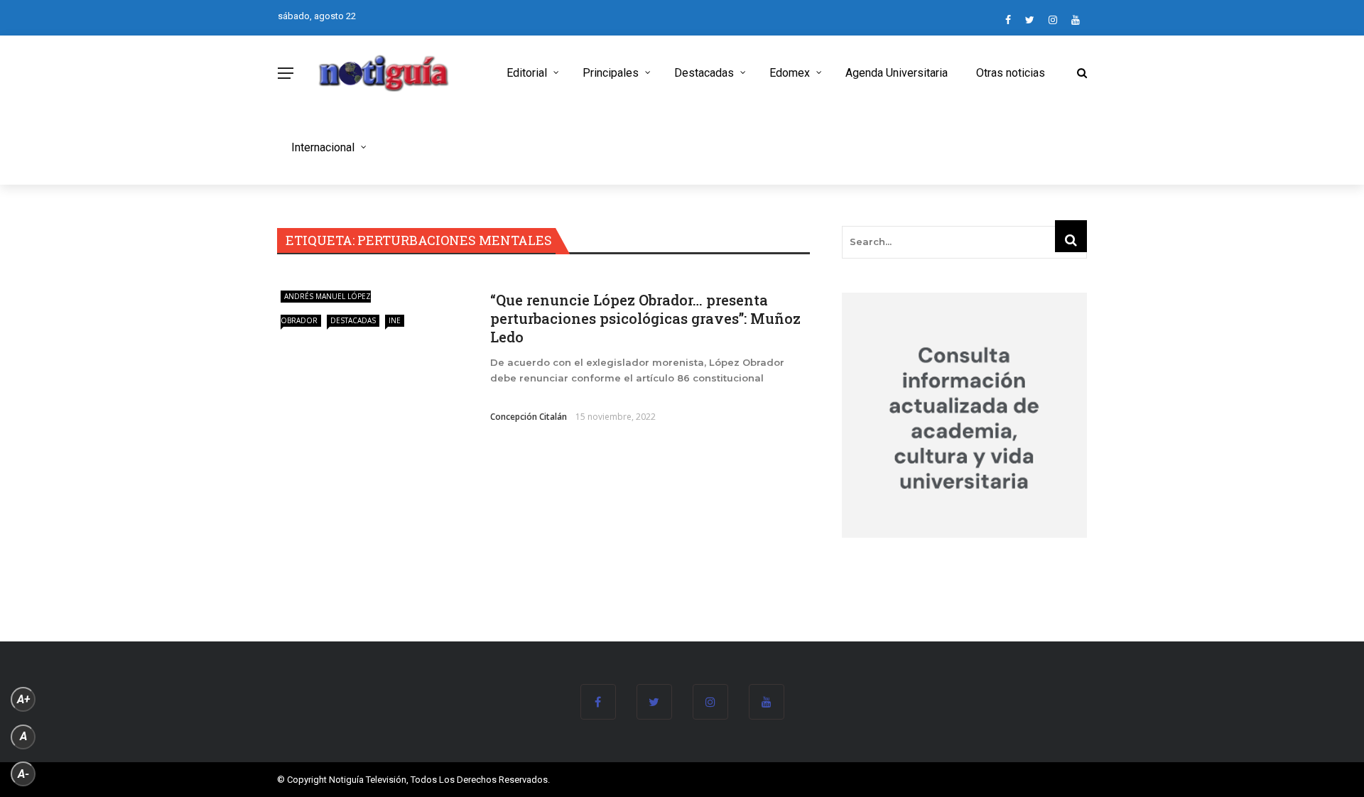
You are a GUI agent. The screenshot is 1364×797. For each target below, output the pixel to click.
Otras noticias (1010, 73)
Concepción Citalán (528, 417)
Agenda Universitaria (896, 73)
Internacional (322, 147)
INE (395, 320)
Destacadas (704, 73)
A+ (23, 699)
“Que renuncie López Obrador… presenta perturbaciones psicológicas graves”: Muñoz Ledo (645, 318)
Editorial (527, 73)
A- (23, 774)
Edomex (789, 73)
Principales (611, 73)
